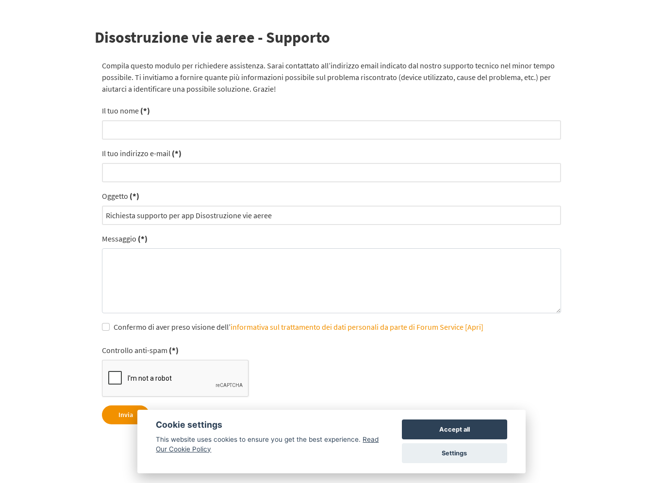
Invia (125, 414)
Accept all (454, 429)
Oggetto (120, 196)
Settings (454, 453)
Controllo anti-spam (140, 350)
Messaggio (125, 238)
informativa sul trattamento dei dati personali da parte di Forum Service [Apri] (357, 327)
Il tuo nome (126, 110)
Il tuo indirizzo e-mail (142, 153)
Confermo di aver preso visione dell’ (298, 327)
